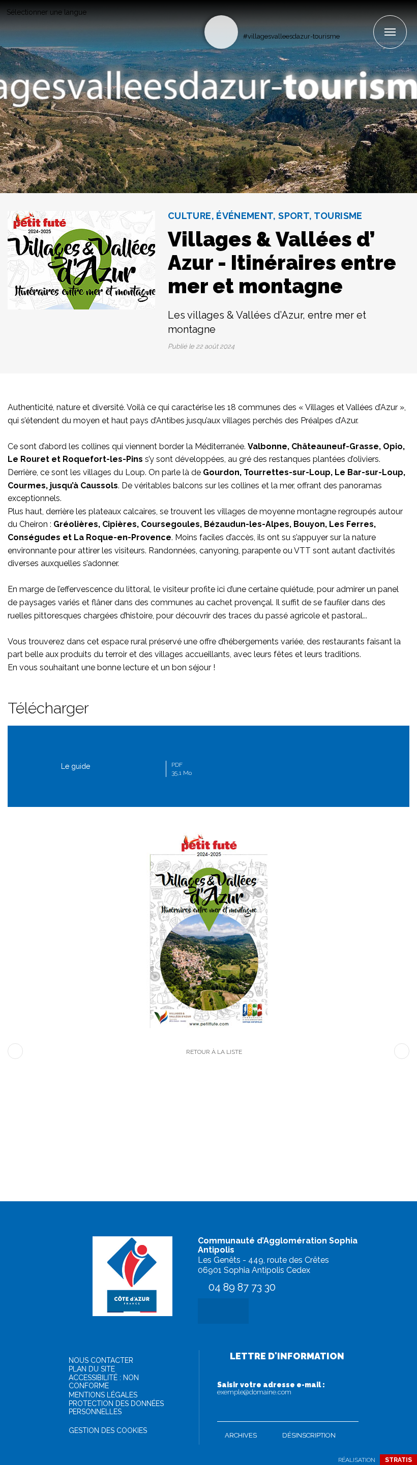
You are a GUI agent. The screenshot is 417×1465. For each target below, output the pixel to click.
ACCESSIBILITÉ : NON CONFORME (104, 1382)
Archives (241, 1435)
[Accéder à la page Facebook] (348, 18)
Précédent (15, 1051)
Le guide (126, 768)
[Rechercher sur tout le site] (221, 32)
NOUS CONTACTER (101, 1360)
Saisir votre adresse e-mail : (271, 1388)
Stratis (398, 1459)
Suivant (401, 1051)
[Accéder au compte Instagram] (364, 18)
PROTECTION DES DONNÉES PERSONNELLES (116, 1407)
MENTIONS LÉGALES (103, 1395)
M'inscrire (348, 1411)
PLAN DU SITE (92, 1369)
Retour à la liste (214, 1051)
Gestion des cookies (108, 1430)
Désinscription (309, 1435)
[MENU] (390, 32)
